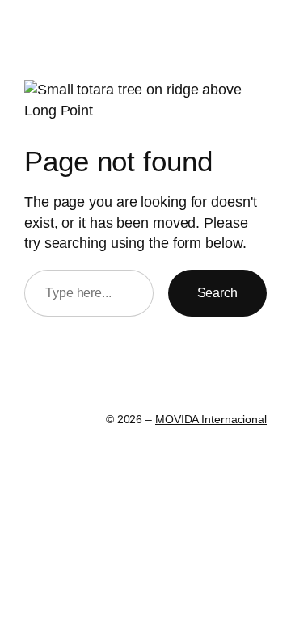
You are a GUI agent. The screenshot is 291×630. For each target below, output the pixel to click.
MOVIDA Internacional (211, 419)
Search (217, 292)
